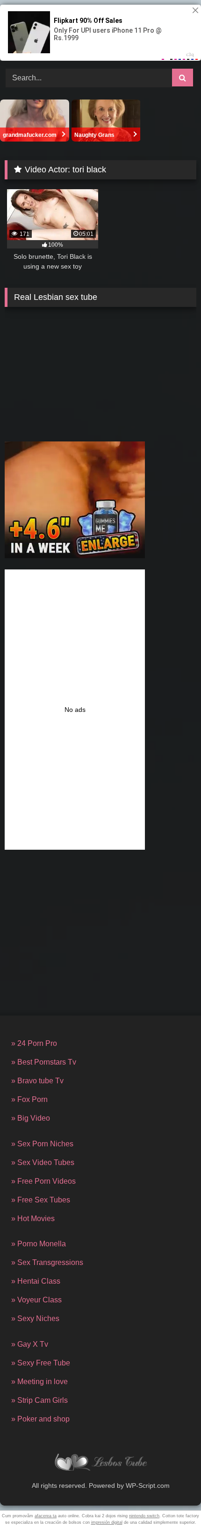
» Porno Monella (38, 1244)
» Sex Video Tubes (42, 1162)
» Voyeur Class (36, 1300)
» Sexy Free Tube (40, 1363)
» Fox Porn (29, 1099)
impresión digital (106, 1522)
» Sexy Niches (35, 1318)
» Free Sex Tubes (40, 1200)
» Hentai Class (35, 1281)
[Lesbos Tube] (100, 1464)
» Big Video (30, 1118)
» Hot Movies (33, 1218)
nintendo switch (144, 1516)
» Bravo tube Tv (37, 1081)
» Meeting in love (39, 1382)
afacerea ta (46, 1516)
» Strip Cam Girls (39, 1400)
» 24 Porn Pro (34, 1043)
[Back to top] (172, 1500)
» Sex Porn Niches (42, 1144)
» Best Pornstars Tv (43, 1062)
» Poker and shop (40, 1419)
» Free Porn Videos (43, 1181)
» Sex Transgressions (47, 1262)
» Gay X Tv (29, 1344)
